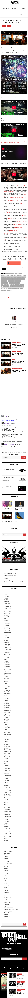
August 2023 (7, 654)
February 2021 (7, 705)
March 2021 (6, 703)
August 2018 (7, 756)
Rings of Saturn (10, 286)
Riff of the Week (7, 897)
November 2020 (7, 710)
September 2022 (7, 673)
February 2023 (7, 664)
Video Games (7, 916)
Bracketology (7, 854)
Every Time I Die (21, 279)
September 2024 (7, 632)
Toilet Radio (19, 368)
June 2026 (6, 596)
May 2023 (6, 659)
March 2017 (6, 785)
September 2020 (7, 714)
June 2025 (6, 616)
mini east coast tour (17, 224)
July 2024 (6, 635)
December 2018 (7, 749)
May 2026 (6, 598)
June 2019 (6, 739)
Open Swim (19, 342)
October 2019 (7, 732)
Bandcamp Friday (7, 853)
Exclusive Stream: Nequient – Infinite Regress (21, 977)
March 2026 (6, 601)
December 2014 (7, 831)
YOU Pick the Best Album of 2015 (8, 469)
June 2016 (6, 801)
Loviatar (11, 282)
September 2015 (7, 816)
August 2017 (7, 777)
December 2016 (7, 790)
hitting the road (22, 205)
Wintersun (9, 290)
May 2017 (6, 782)
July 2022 (6, 676)
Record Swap (7, 892)
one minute (14, 208)
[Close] (8, 970)
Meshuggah (17, 282)
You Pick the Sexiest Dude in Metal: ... (18, 308)
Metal (19, 989)
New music (6, 233)
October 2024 (7, 630)
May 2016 (6, 802)
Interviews (14, 368)
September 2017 (7, 775)
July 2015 (6, 819)
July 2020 (6, 717)
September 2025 (7, 611)
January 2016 (7, 809)
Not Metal (6, 883)
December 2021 (7, 688)
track (21, 203)
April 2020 (6, 722)
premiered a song (21, 221)
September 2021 (7, 693)
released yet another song (16, 197)
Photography (7, 889)
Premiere (6, 890)
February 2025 (7, 623)
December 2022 (7, 668)
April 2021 (6, 702)
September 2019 (7, 734)
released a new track (8, 191)
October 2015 (7, 814)
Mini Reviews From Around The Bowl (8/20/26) (14, 581)
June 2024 (6, 637)
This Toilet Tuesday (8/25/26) (10, 575)
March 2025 (6, 622)
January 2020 (7, 727)
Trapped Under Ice (5, 288)
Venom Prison (19, 288)
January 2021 (7, 707)
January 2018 (7, 768)
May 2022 (6, 679)
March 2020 (6, 724)
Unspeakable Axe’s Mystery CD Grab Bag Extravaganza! (21, 985)
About (24, 8)
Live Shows (6, 873)
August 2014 (7, 838)
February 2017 (7, 787)
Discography (6, 861)
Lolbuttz (6, 875)
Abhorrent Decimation (17, 273)
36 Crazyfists (8, 273)
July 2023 (6, 656)
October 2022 (7, 671)
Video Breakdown (8, 914)
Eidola (10, 279)
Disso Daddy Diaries (8, 863)
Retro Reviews (7, 894)
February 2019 (7, 746)
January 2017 (7, 789)
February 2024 (7, 644)
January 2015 (7, 830)
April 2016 (6, 804)
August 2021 (7, 695)
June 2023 (6, 657)
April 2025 (6, 620)
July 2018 (6, 758)
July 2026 (6, 594)
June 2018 (6, 760)
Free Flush (6, 868)
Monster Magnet (5, 284)
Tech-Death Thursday (8, 907)
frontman (8, 212)
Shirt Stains (6, 904)
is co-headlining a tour (12, 200)
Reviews (19, 990)
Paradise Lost (20, 284)
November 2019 (7, 731)
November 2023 (7, 649)
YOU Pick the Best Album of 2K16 (8, 477)
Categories (6, 8)
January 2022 (7, 686)
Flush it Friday (7, 866)
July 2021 (6, 697)
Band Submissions (8, 851)
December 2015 (7, 811)
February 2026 (7, 603)
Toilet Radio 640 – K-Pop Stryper (11, 573)
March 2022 (6, 683)
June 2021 (6, 698)
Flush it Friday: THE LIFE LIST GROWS (11, 580)
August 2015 (7, 818)
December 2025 (7, 606)
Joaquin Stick (14, 322)
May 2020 (6, 720)
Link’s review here (13, 230)
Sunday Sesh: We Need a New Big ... (9, 300)
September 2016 (7, 795)
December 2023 (7, 647)
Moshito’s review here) (8, 199)
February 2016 (7, 807)
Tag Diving (6, 906)
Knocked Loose (5, 282)
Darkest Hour (4, 277)
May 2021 (6, 700)
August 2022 (7, 674)
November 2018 (7, 751)
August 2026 (7, 593)
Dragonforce (4, 279)
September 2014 (7, 836)
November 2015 (7, 812)
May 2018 (6, 761)
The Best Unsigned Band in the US (11, 909)
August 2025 (7, 613)
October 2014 (7, 835)
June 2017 (6, 780)
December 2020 (7, 708)
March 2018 (6, 765)
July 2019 (6, 737)
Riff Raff (6, 899)
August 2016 (7, 797)
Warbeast (4, 290)
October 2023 (7, 651)
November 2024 (7, 628)
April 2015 (6, 824)
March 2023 (6, 662)
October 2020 (7, 712)
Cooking (6, 858)
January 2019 (7, 748)
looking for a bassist (18, 227)
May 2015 (6, 823)
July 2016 (6, 799)
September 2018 (7, 754)
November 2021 (7, 690)
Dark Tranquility (22, 275)
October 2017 (7, 773)
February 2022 (7, 685)
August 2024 (7, 633)
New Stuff (14, 342)
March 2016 (6, 806)
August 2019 (7, 736)
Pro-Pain (3, 286)
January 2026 (7, 604)
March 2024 (6, 642)
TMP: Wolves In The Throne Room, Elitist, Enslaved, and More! (7, 521)
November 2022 (7, 669)
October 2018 (7, 753)
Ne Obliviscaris (13, 284)
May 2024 (6, 639)
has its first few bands (22, 185)
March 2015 (6, 826)
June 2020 (6, 719)
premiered (10, 218)
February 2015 (7, 828)
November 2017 (7, 772)
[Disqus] (14, 397)
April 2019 (6, 743)
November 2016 (7, 792)
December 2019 (7, 729)
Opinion (22, 989)
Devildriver (23, 277)
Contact (20, 14)
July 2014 (6, 840)
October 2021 (7, 691)
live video (19, 228)
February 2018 (7, 766)
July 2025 (6, 615)
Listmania (6, 871)
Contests (6, 856)
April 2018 (6, 763)
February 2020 (7, 726)
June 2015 (6, 821)
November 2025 (7, 608)
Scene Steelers (7, 902)
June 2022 (6, 678)
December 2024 (7, 627)
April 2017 (6, 784)
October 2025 (7, 610)
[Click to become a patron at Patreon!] (14, 263)
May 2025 (6, 618)
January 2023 (7, 666)
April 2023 (6, 661)
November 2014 (7, 833)
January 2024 (7, 645)
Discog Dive (6, 860)
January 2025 (7, 625)
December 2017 (7, 770)
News (13, 359)
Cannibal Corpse (13, 275)
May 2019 (6, 741)
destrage (17, 277)
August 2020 (7, 715)
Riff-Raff (6, 900)
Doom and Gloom (7, 865)
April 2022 (6, 681)
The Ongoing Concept (19, 286)
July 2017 (6, 778)
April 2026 (6, 599)
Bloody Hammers (5, 275)
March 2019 (6, 744)
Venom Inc (13, 288)
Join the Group (16, 8)
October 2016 (7, 794)
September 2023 (7, 652)
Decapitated (11, 277)
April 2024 (6, 640)
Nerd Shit (6, 878)
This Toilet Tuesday (8, 911)
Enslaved (15, 279)
